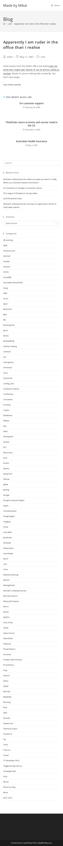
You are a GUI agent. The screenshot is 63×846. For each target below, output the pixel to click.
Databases (7, 415)
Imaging (6, 521)
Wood (5, 781)
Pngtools (7, 643)
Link (43, 56)
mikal (10, 56)
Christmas (7, 367)
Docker (6, 442)
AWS (5, 293)
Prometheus (8, 665)
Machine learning (10, 574)
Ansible (6, 261)
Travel (5, 755)
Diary (5, 431)
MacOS (6, 580)
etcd (5, 457)
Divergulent (8, 436)
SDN (5, 712)
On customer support (31, 103)
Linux (5, 569)
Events (6, 463)
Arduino (6, 266)
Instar (5, 527)
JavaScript (7, 537)
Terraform (7, 734)
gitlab (5, 484)
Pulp (5, 670)
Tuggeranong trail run (12, 766)
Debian (6, 420)
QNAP (5, 686)
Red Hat (6, 691)
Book (5, 330)
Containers (8, 399)
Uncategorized (9, 771)
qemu (5, 680)
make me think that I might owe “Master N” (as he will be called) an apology (31, 70)
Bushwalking (8, 341)
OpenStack (8, 638)
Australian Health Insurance (31, 141)
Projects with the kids (12, 659)
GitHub (6, 479)
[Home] (4, 23)
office (10, 85)
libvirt (5, 558)
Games (6, 468)
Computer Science (11, 388)
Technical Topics (10, 728)
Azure (5, 298)
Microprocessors (10, 596)
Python (6, 675)
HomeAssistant (10, 511)
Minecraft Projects (11, 601)
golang (6, 489)
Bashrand (7, 309)
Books (6, 335)
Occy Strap (8, 622)
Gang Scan (7, 473)
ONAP (5, 628)
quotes (17, 85)
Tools (5, 744)
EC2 (4, 447)
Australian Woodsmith (13, 282)
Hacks (5, 505)
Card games (8, 362)
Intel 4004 (7, 532)
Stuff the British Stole (12, 198)
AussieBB (7, 277)
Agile (5, 245)
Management (9, 585)
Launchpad (8, 553)
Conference (8, 394)
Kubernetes (8, 548)
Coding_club (8, 383)
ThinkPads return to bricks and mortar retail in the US (31, 124)
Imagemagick (9, 516)
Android (6, 256)
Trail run (6, 750)
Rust (5, 707)
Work (5, 792)
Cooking (6, 404)
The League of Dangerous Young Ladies (20, 193)
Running (7, 702)
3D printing (8, 240)
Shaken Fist (8, 723)
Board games (9, 325)
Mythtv (6, 617)
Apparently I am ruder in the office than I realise (35, 23)
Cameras (7, 351)
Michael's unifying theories (14, 590)
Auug (5, 288)
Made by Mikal (15, 5)
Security (6, 718)
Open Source (9, 633)
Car (4, 357)
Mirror (6, 606)
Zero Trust (7, 797)
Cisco (5, 373)
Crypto (6, 410)
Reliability (7, 697)
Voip (5, 776)
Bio (4, 319)
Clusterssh (7, 378)
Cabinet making (10, 346)
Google (6, 495)
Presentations (9, 649)
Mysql (5, 611)
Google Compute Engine (13, 500)
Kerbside (7, 542)
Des (4, 426)
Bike (5, 314)
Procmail (7, 654)
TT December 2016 (11, 760)
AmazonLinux (9, 250)
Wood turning (9, 787)
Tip (4, 739)
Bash (5, 304)
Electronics (8, 452)
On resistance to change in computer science (22, 188)
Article (6, 272)
